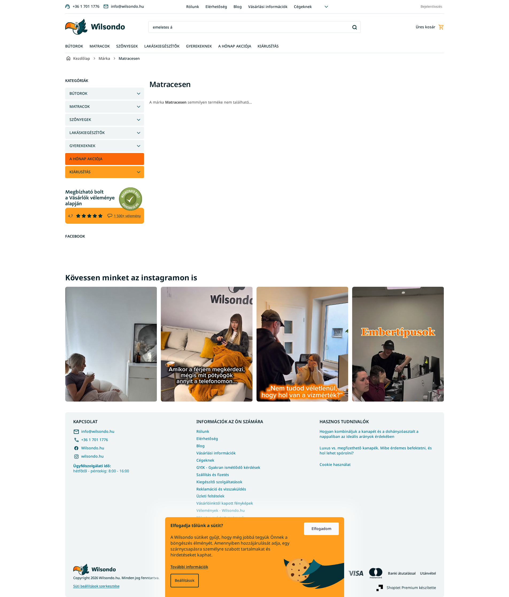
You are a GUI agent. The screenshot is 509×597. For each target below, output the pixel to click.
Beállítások (185, 580)
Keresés (355, 27)
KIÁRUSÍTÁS (80, 171)
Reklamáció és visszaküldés (221, 489)
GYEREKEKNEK (82, 145)
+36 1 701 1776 (94, 439)
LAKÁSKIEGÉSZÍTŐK (87, 132)
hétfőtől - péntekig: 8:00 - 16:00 (101, 468)
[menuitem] (74, 46)
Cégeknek (303, 6)
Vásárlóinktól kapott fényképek (224, 503)
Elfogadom (321, 528)
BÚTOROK (78, 93)
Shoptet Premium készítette (411, 587)
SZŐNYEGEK (80, 119)
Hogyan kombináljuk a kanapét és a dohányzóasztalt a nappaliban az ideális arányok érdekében (369, 434)
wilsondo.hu (92, 456)
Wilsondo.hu (92, 447)
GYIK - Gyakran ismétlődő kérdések (228, 467)
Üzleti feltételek (210, 495)
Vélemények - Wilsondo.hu (220, 510)
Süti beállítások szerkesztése (96, 586)
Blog (238, 6)
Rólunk (192, 6)
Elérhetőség (216, 6)
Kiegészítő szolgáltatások (219, 481)
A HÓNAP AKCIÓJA (85, 158)
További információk (189, 566)
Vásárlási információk (267, 6)
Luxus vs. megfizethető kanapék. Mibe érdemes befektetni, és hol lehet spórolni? (376, 450)
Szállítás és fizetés (212, 474)
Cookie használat (335, 464)
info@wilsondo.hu (97, 431)
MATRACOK (79, 106)
